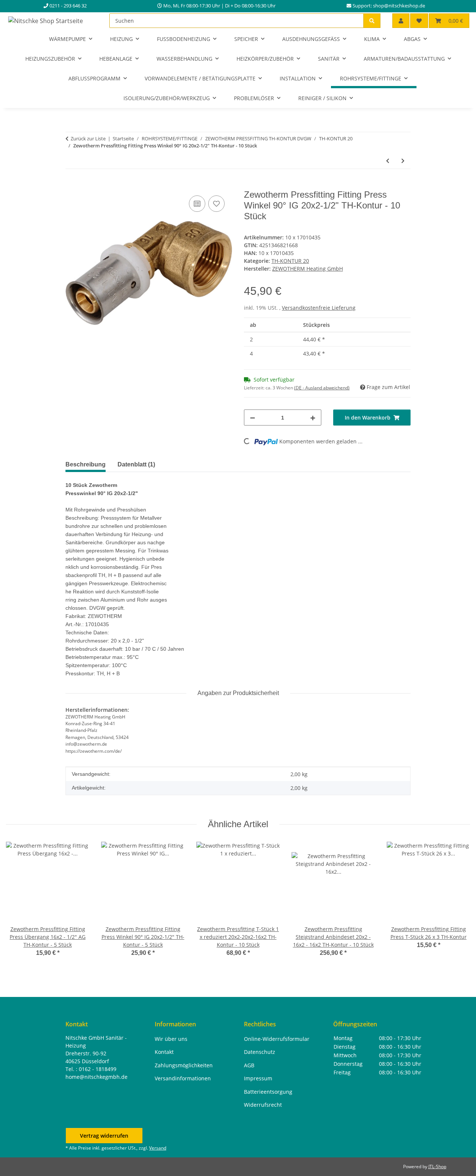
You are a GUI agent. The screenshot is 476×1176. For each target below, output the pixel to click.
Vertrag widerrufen (104, 1135)
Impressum (258, 1078)
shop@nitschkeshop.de (399, 6)
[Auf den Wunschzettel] (216, 203)
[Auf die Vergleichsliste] (197, 203)
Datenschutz (259, 1051)
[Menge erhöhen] (313, 417)
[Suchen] (371, 20)
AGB (249, 1065)
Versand (157, 1148)
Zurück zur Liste (88, 138)
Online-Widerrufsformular (276, 1038)
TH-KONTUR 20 (290, 260)
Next (458, 904)
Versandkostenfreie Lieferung (319, 307)
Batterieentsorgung (268, 1091)
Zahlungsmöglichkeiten (184, 1065)
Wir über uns (171, 1038)
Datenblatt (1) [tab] (136, 464)
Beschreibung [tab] (85, 464)
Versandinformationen (183, 1078)
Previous (18, 904)
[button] (400, 20)
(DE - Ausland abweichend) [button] (322, 388)
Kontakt (164, 1051)
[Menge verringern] (252, 417)
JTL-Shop (437, 1166)
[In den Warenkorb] (71, 185)
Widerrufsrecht (263, 1104)
